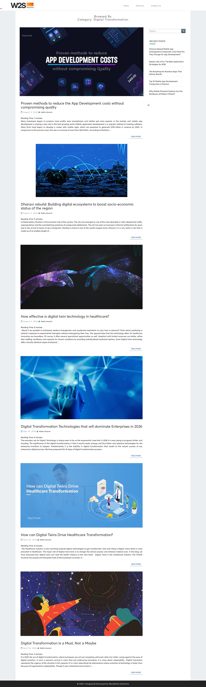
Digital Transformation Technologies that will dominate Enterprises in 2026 (81, 426)
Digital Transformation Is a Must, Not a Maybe (58, 643)
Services (140, 6)
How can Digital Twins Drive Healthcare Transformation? (67, 535)
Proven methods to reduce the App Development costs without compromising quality (72, 105)
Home (126, 6)
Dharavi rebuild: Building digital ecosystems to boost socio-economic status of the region (77, 206)
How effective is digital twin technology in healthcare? (65, 316)
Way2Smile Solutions (119, 684)
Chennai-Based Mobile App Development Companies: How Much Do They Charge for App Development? (167, 52)
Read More (136, 136)
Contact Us (156, 6)
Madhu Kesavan (46, 112)
